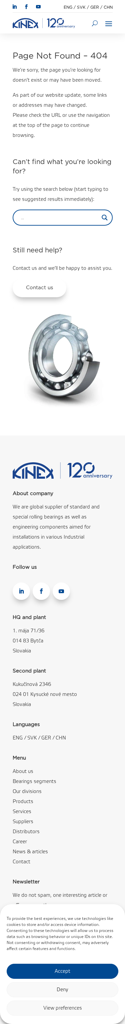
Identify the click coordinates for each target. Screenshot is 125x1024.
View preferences (62, 1008)
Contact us (39, 287)
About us (23, 771)
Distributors (26, 832)
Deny (62, 990)
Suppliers (23, 821)
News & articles (30, 852)
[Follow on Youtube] (38, 6)
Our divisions (27, 791)
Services (22, 811)
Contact (21, 862)
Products (23, 801)
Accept (62, 971)
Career (20, 842)
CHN (108, 7)
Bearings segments (34, 781)
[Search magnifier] (104, 217)
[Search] (95, 23)
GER (94, 7)
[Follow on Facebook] (26, 6)
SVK (81, 7)
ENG (68, 7)
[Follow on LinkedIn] (14, 6)
